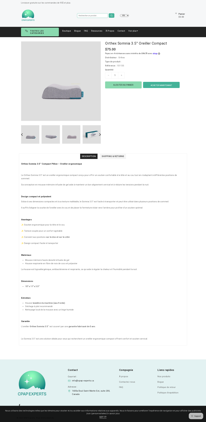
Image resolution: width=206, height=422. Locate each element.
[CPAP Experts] (39, 383)
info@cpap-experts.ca (83, 380)
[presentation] (22, 134)
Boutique (66, 31)
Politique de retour (167, 387)
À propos (123, 376)
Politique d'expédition (168, 392)
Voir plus (132, 31)
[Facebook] (19, 405)
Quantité (109, 70)
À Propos (110, 31)
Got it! (103, 417)
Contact (121, 31)
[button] (40, 32)
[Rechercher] (111, 15)
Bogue (161, 382)
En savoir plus (113, 413)
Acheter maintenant (161, 85)
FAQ (86, 31)
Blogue (77, 31)
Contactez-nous (127, 382)
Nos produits (164, 376)
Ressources (96, 31)
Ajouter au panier (123, 85)
